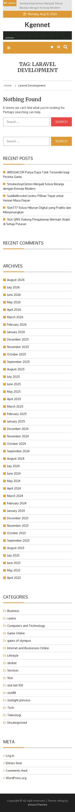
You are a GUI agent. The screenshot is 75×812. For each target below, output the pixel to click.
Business (13, 611)
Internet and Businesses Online (28, 648)
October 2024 (16, 443)
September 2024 (18, 451)
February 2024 (16, 503)
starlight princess (18, 700)
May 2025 (14, 391)
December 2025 (18, 339)
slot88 (11, 692)
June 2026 (14, 294)
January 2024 (16, 510)
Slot (10, 678)
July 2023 (13, 555)
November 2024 (18, 436)
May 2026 (14, 302)
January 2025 (16, 421)
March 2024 (15, 496)
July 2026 (13, 287)
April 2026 (14, 309)
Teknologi (14, 715)
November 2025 (18, 347)
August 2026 (16, 280)
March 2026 (15, 317)
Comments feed (16, 770)
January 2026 (16, 332)
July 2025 (13, 376)
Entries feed (14, 763)
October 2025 (16, 354)
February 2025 (17, 414)
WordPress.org (16, 778)
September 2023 (18, 540)
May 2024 (13, 481)
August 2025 (16, 369)
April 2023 (14, 577)
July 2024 (13, 466)
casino (11, 618)
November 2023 (18, 525)
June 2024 (14, 473)
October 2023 (16, 533)
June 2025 (14, 384)
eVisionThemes (37, 804)
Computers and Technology (26, 625)
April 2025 (14, 399)
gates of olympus (19, 640)
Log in (10, 755)
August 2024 (15, 458)
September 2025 (18, 361)
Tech (10, 707)
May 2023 (13, 570)
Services (13, 670)
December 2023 (17, 518)
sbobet (12, 663)
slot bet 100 (15, 685)
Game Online (16, 633)
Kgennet (37, 24)
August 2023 (15, 548)
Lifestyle (13, 655)
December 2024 (18, 429)
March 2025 (15, 406)
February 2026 (17, 324)
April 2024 (14, 488)
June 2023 (13, 563)
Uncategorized (17, 722)
